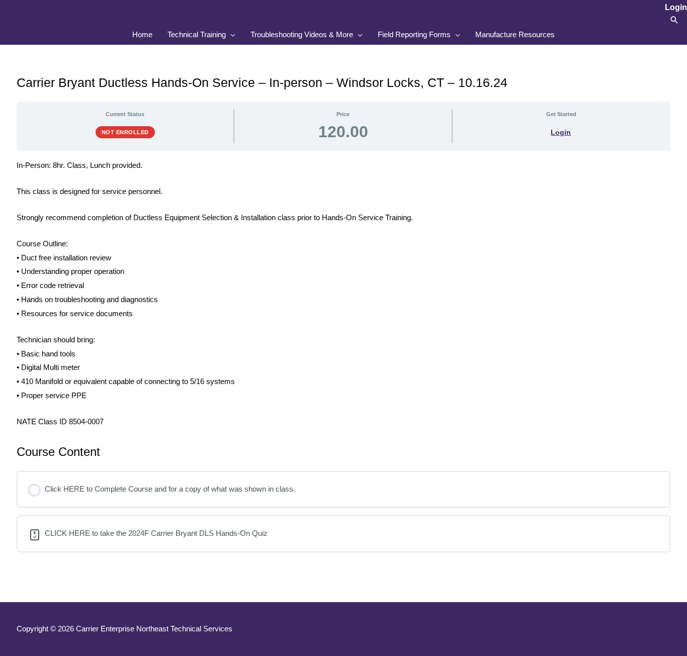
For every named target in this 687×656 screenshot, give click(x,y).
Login (561, 132)
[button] (674, 20)
